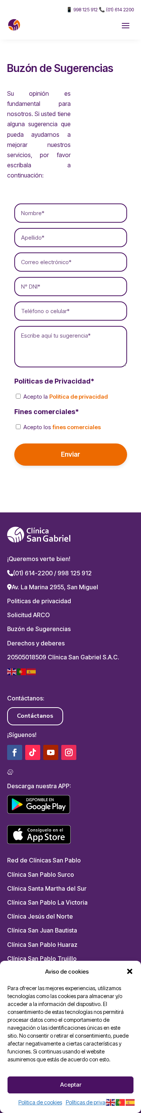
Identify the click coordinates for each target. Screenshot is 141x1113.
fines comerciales (77, 427)
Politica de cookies (40, 1102)
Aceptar (70, 1084)
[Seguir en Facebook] (14, 752)
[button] (129, 971)
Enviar (70, 454)
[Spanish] (31, 671)
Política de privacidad (78, 396)
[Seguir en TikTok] (32, 752)
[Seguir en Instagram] (68, 752)
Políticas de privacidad (92, 1102)
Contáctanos (35, 716)
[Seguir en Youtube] (50, 752)
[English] (12, 671)
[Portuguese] (22, 671)
